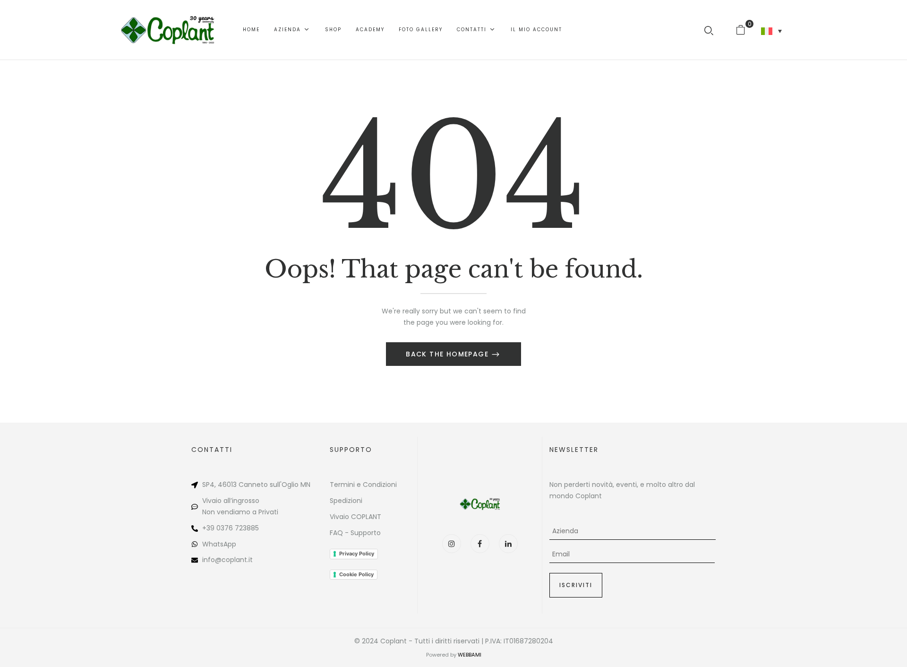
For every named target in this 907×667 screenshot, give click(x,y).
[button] (744, 29)
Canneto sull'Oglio (269, 484)
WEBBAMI (469, 654)
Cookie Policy (356, 574)
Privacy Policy (356, 553)
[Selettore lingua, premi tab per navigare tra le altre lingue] (771, 31)
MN (305, 484)
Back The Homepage (448, 354)
